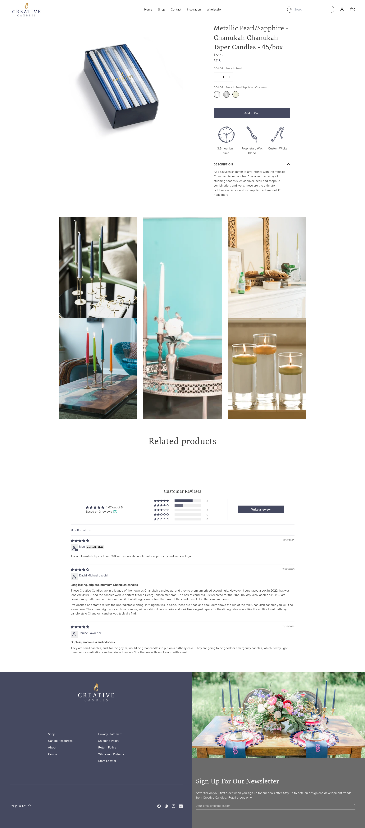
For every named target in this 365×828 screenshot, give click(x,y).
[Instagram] (173, 806)
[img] (218, 60)
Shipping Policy (108, 741)
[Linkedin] (181, 806)
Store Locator (107, 761)
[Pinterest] (166, 806)
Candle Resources (60, 741)
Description (223, 164)
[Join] (352, 805)
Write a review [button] (261, 509)
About (52, 747)
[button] (161, 9)
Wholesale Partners (111, 754)
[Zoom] (118, 87)
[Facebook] (159, 806)
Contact (53, 754)
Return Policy (107, 747)
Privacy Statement (110, 734)
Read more (221, 194)
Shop (51, 734)
